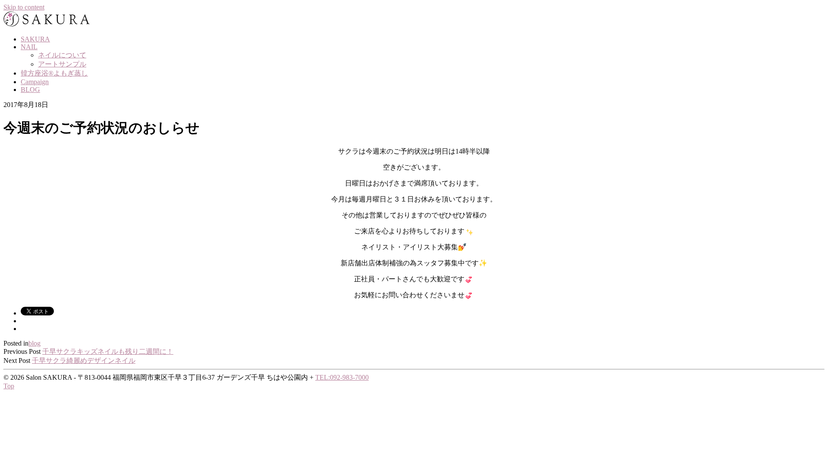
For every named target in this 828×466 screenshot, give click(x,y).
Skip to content (23, 7)
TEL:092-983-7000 (342, 377)
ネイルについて (62, 55)
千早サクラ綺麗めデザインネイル (83, 360)
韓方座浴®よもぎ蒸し (54, 73)
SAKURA (35, 39)
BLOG (30, 89)
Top (8, 386)
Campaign (35, 81)
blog (34, 343)
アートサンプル (62, 64)
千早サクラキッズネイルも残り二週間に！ (107, 351)
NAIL (29, 46)
